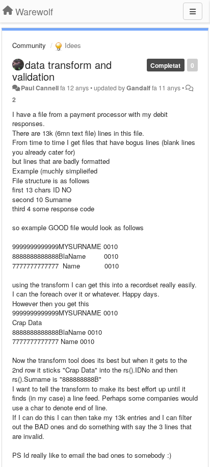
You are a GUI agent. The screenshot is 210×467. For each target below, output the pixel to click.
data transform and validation (62, 70)
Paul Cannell (40, 87)
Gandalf (138, 87)
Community (29, 45)
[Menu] (192, 11)
